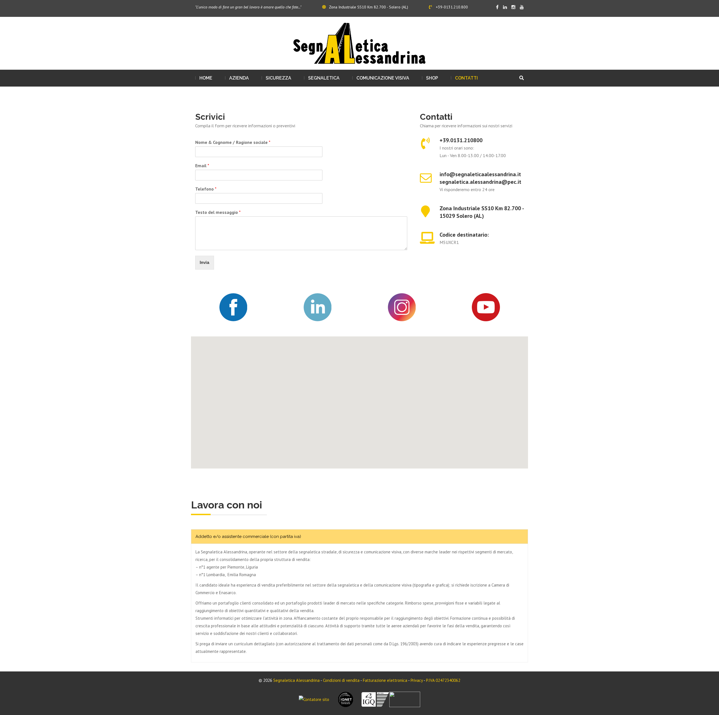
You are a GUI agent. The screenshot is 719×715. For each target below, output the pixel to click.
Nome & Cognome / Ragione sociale (232, 142)
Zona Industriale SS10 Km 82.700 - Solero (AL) (368, 7)
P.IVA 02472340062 (443, 680)
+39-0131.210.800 (451, 7)
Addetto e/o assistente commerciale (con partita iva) (248, 536)
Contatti (466, 78)
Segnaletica (324, 78)
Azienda (239, 78)
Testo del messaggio (218, 212)
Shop (432, 78)
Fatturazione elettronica (385, 680)
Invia (205, 262)
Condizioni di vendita (341, 680)
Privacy (417, 680)
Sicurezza (278, 78)
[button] (359, 399)
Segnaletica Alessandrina (296, 680)
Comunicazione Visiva (382, 78)
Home (205, 78)
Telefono (206, 189)
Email (202, 165)
